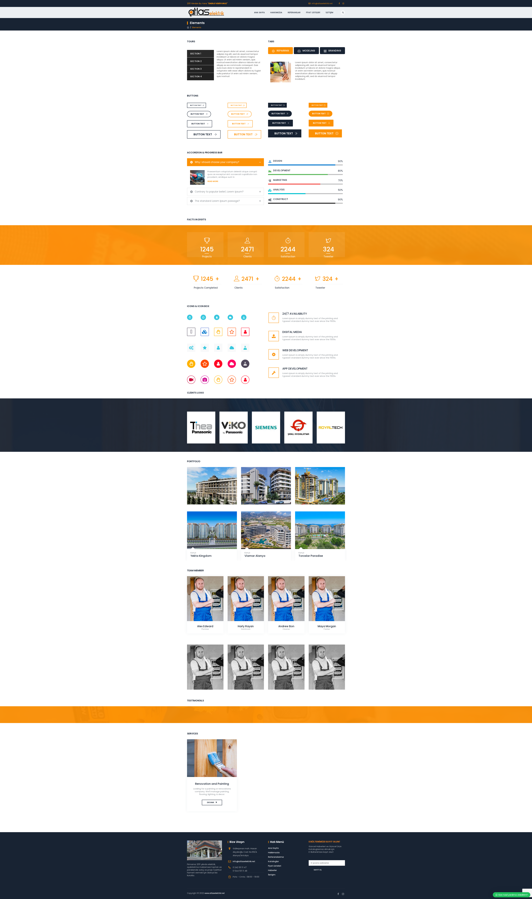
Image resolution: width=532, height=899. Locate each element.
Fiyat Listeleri (313, 12)
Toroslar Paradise (311, 556)
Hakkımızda (276, 12)
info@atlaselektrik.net (322, 3)
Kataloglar (273, 861)
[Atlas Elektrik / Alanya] (206, 13)
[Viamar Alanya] (263, 542)
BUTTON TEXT (195, 105)
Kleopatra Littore (266, 497)
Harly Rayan (246, 626)
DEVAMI (210, 802)
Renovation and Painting (212, 784)
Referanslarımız (276, 857)
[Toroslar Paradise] (317, 542)
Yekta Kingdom (201, 556)
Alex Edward (205, 626)
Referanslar (294, 12)
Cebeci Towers (320, 497)
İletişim (329, 12)
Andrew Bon (286, 626)
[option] (201, 427)
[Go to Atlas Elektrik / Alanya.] (188, 27)
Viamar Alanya (255, 556)
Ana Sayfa (259, 12)
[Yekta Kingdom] (209, 542)
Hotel (212, 493)
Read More (213, 181)
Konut (266, 493)
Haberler (272, 870)
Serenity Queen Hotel (212, 497)
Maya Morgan (327, 626)
